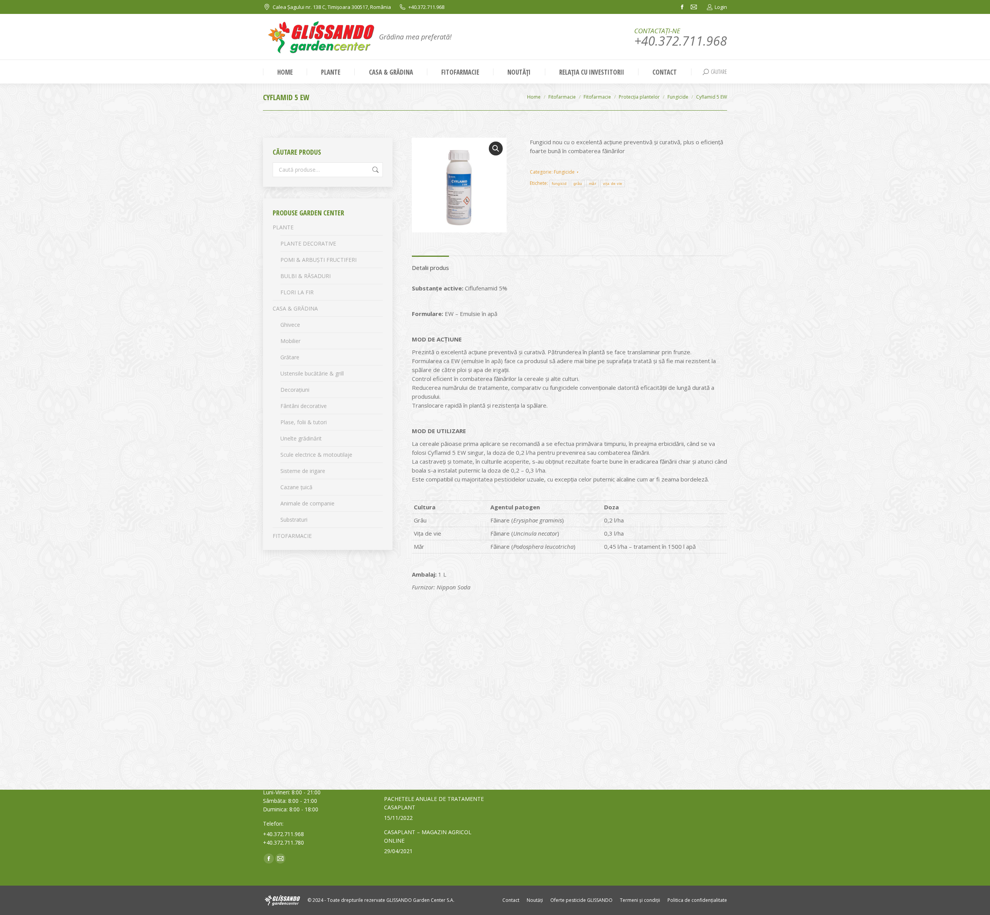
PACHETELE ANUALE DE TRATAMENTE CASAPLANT (434, 803)
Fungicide (564, 172)
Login (721, 6)
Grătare (289, 357)
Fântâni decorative (303, 406)
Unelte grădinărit (301, 438)
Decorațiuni (294, 389)
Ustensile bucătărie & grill (312, 373)
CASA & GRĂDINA (295, 308)
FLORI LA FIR (297, 292)
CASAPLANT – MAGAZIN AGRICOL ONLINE (427, 836)
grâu (578, 183)
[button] (496, 148)
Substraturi (293, 519)
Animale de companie (307, 503)
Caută (375, 169)
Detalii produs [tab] (430, 267)
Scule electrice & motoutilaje (316, 454)
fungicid (559, 183)
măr (592, 183)
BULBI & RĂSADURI (305, 276)
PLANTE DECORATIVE (308, 243)
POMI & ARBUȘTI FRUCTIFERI (318, 259)
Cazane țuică (296, 487)
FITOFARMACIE (292, 535)
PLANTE (283, 227)
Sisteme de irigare (302, 471)
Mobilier (290, 341)
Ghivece (290, 324)
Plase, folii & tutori (303, 422)
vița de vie (612, 183)
